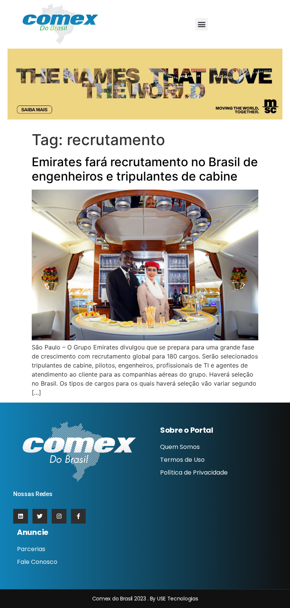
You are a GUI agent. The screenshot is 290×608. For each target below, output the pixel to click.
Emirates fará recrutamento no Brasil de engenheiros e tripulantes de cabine (145, 169)
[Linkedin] (20, 516)
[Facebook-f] (78, 516)
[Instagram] (59, 516)
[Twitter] (39, 516)
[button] (201, 24)
